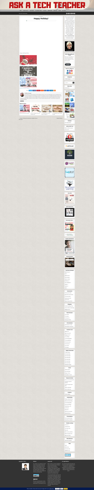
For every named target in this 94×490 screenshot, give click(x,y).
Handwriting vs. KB (68, 406)
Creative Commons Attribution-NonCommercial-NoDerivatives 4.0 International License (39, 482)
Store (60, 10)
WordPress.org (67, 450)
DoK (65, 273)
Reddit (42, 90)
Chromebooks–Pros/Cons (69, 326)
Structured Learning (68, 440)
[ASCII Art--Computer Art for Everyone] (67, 115)
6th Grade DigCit (67, 362)
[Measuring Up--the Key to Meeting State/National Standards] (72, 99)
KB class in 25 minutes (68, 411)
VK (45, 90)
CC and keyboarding (68, 338)
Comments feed (67, 448)
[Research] (67, 99)
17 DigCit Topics (67, 352)
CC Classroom (67, 343)
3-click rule (66, 424)
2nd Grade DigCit (67, 355)
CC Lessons (67, 314)
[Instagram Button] (73, 13)
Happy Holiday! (41, 18)
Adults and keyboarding (68, 400)
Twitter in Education (68, 387)
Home (20, 10)
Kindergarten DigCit (68, 364)
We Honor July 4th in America (24, 113)
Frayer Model (67, 277)
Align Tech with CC (68, 333)
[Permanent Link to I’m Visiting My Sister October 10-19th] (57, 108)
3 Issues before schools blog (69, 307)
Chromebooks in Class (68, 324)
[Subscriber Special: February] (72, 105)
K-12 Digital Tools (38, 10)
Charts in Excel (67, 369)
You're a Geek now (68, 389)
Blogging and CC (67, 309)
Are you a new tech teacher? (69, 379)
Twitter (31, 90)
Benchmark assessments (69, 294)
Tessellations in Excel (68, 374)
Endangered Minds (68, 319)
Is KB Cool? (67, 407)
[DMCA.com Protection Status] (68, 456)
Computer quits (67, 426)
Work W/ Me (50, 10)
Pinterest (39, 90)
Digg (48, 90)
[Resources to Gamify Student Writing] (72, 115)
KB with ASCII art (67, 413)
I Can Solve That (67, 428)
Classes (44, 10)
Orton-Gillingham (67, 282)
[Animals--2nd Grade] (67, 105)
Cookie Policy (25, 10)
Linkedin (52, 90)
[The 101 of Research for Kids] (72, 94)
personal (41, 16)
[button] (67, 213)
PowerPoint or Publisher (69, 419)
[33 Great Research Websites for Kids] (67, 94)
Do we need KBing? (68, 404)
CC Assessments (68, 296)
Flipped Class (67, 275)
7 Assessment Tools (68, 292)
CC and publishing (68, 340)
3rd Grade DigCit (67, 357)
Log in (66, 445)
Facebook (34, 90)
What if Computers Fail (68, 433)
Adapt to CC (67, 331)
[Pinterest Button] (69, 13)
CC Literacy (67, 316)
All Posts (64, 10)
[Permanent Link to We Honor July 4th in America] (25, 108)
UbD (65, 287)
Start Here (32, 10)
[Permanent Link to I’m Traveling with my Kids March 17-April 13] (47, 108)
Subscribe (68, 64)
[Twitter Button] (66, 13)
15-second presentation (68, 418)
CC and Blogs (67, 336)
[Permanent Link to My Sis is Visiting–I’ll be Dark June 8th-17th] (36, 108)
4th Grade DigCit (67, 359)
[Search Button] (74, 13)
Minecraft (66, 430)
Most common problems (69, 431)
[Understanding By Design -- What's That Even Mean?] (67, 110)
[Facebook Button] (68, 13)
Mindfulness (67, 280)
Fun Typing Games (68, 122)
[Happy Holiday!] (28, 64)
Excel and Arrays (67, 371)
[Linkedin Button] (71, 13)
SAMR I (66, 284)
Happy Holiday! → (60, 118)
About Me (55, 10)
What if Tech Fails (67, 435)
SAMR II (66, 286)
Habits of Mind (67, 279)
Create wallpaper (67, 394)
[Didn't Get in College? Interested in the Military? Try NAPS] (72, 110)
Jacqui (29, 93)
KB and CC (66, 409)
